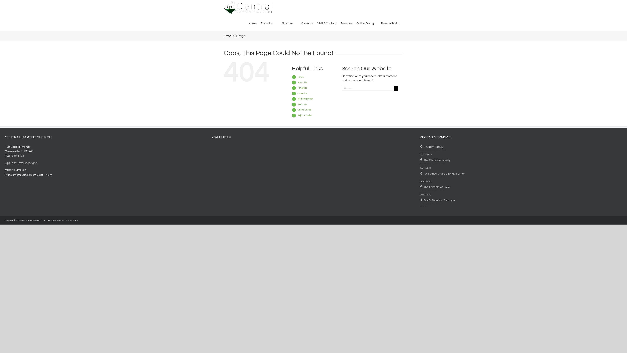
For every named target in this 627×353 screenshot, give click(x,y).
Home (300, 77)
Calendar (302, 93)
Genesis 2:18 (425, 168)
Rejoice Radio (304, 115)
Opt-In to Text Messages (21, 163)
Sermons (302, 104)
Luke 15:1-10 (425, 195)
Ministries (302, 88)
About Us (302, 82)
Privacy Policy (72, 220)
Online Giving (304, 110)
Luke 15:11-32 (426, 181)
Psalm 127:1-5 (426, 155)
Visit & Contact (305, 99)
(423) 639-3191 (14, 155)
